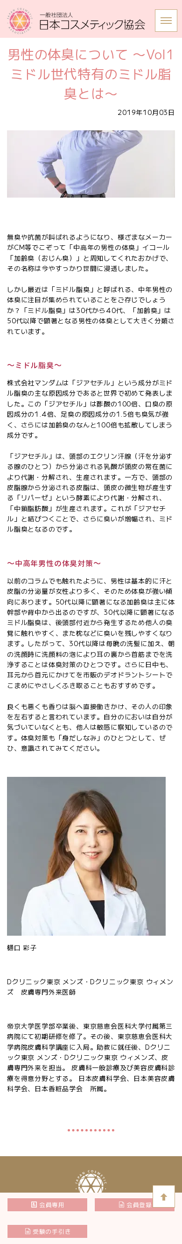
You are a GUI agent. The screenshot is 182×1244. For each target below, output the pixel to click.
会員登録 (139, 1204)
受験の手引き (52, 1231)
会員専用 (52, 1204)
